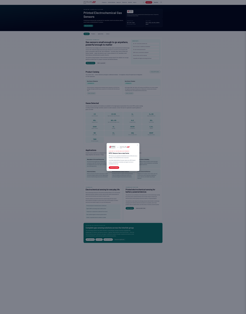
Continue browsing (114, 167)
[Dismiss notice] (137, 145)
